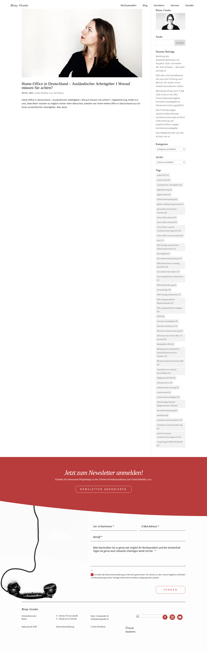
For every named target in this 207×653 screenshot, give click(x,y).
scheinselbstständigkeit (168, 397)
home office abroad (166, 217)
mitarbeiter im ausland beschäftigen (166, 371)
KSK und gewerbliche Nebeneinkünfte (166, 301)
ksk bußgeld (163, 253)
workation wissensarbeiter (169, 420)
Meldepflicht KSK (165, 344)
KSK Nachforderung (166, 285)
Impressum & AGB (29, 627)
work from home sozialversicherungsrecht (169, 435)
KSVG (160, 316)
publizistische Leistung (168, 387)
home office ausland (167, 222)
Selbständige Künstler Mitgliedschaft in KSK (167, 404)
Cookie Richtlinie (98, 627)
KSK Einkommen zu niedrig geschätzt (168, 265)
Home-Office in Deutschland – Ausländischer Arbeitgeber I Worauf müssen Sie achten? (76, 86)
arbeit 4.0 (163, 175)
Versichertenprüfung (167, 410)
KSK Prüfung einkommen (168, 294)
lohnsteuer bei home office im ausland (169, 337)
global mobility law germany (170, 204)
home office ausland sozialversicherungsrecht (169, 229)
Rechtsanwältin (128, 5)
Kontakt (189, 5)
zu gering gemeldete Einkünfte (170, 443)
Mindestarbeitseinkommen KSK (170, 363)
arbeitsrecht (163, 180)
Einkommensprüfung (167, 199)
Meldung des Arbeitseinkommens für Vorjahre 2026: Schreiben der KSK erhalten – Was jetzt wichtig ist (170, 63)
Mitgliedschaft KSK (166, 378)
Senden (171, 589)
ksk (160, 240)
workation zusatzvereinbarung (170, 427)
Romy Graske (19, 5)
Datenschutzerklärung (65, 627)
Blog (145, 5)
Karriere (175, 5)
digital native (163, 194)
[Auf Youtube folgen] (180, 617)
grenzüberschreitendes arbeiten (167, 211)
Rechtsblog (58, 93)
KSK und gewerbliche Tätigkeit (169, 310)
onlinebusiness (164, 382)
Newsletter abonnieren (103, 489)
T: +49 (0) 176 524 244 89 (67, 616)
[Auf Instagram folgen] (172, 617)
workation (162, 415)
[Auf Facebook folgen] (165, 617)
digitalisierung (164, 189)
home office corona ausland (170, 235)
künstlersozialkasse (167, 326)
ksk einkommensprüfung (169, 258)
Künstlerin (159, 5)
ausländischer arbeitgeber (169, 185)
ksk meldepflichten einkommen (170, 278)
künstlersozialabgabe (167, 321)
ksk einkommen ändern (168, 271)
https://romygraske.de (100, 616)
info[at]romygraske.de (100, 619)
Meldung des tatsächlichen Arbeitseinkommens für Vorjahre (168, 353)
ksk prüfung (164, 289)
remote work (163, 392)
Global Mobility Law (44, 93)
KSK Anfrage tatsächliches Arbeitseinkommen (168, 247)
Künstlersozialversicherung (170, 331)
